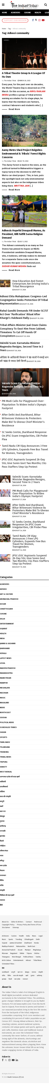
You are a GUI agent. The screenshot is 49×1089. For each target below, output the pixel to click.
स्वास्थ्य (2, 900)
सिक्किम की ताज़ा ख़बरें (7, 895)
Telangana (5, 747)
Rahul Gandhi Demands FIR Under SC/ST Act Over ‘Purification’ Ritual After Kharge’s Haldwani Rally (24, 314)
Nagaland (4, 703)
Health (38, 12)
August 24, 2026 (20, 530)
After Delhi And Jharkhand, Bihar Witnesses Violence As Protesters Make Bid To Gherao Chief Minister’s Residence (30, 509)
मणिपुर (2, 861)
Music (2, 698)
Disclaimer (6, 927)
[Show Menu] (3, 4)
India (2, 638)
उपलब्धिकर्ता (4, 787)
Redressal (38, 922)
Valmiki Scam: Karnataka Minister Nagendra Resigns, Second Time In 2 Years (21, 346)
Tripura (3, 762)
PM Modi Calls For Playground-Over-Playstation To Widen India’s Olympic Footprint (24, 404)
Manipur (4, 683)
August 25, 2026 (20, 516)
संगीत (2, 885)
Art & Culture (6, 594)
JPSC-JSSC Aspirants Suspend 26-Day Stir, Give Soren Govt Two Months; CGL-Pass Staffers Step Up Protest (24, 463)
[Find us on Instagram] (9, 1060)
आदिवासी (3, 782)
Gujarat (3, 629)
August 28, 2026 (14, 351)
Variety (3, 767)
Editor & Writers (17, 922)
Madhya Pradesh (7, 668)
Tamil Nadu (5, 742)
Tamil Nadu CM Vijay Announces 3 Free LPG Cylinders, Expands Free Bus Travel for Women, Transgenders (25, 449)
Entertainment (7, 624)
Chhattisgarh (6, 609)
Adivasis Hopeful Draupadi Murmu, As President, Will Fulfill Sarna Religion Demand (23, 234)
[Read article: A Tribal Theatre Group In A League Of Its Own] (24, 54)
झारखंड (2, 836)
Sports (3, 737)
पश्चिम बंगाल (4, 851)
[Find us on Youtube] (13, 1060)
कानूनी (2, 801)
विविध (2, 880)
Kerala (3, 653)
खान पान (3, 811)
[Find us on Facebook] (2, 1060)
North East (5, 712)
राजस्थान (3, 875)
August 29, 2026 (37, 318)
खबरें (1, 806)
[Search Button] (45, 4)
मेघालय (2, 870)
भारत (1, 856)
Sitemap (16, 927)
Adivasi (6, 40)
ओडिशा (2, 791)
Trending (4, 752)
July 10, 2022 (23, 161)
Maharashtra (6, 673)
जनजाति (2, 831)
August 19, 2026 (20, 567)
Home (4, 12)
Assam (3, 604)
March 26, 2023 (24, 81)
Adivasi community (19, 29)
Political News (7, 722)
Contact (29, 922)
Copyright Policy (8, 925)
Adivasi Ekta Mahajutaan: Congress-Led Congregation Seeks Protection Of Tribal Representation (24, 300)
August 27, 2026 (20, 499)
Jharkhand (5, 648)
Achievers (15, 12)
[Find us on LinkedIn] (17, 1060)
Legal (2, 663)
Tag (9, 29)
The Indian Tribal (10, 81)
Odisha (3, 717)
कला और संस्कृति (5, 796)
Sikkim (3, 732)
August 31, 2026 (20, 290)
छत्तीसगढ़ (3, 826)
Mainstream (5, 678)
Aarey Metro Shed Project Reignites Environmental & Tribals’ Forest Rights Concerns (24, 153)
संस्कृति (2, 890)
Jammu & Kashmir (8, 643)
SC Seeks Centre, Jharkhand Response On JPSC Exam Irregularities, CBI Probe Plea (24, 436)
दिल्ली (2, 841)
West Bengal (6, 772)
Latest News (5, 658)
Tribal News (5, 757)
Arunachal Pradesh (9, 599)
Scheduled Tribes (8, 727)
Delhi (2, 619)
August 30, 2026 (27, 304)
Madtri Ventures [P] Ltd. (15, 1077)
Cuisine (27, 12)
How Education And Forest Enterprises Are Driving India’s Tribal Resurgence (30, 283)
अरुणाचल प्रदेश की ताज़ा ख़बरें (10, 777)
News (2, 707)
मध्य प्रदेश (3, 865)
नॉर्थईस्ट (2, 846)
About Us (5, 922)
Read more (14, 109)
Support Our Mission (15, 20)
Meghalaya (5, 688)
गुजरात (2, 821)
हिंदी (1, 905)
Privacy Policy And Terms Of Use (29, 925)
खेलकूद (2, 816)
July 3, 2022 (23, 241)
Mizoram (4, 693)
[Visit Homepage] (24, 5)
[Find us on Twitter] (6, 1060)
